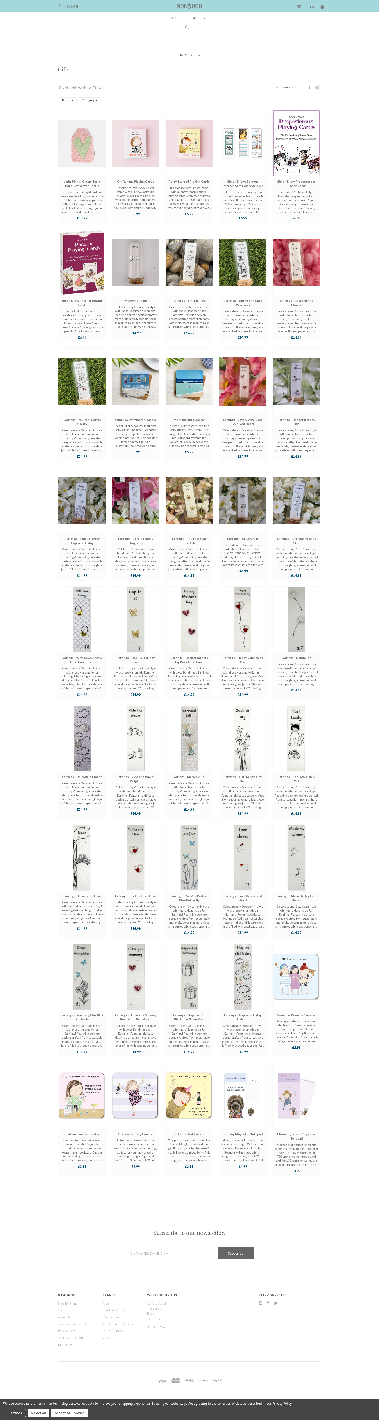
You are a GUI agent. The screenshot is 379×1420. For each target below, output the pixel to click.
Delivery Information (72, 1324)
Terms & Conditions (71, 1337)
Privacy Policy (67, 1331)
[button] (311, 87)
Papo (105, 1303)
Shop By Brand (67, 1303)
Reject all (38, 1413)
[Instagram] (260, 1303)
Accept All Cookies (70, 1413)
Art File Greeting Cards (117, 1324)
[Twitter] (276, 1303)
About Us (64, 1317)
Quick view (82, 147)
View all (107, 1337)
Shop (197, 18)
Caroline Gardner (114, 1310)
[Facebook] (268, 1303)
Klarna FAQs (66, 1344)
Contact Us (65, 1310)
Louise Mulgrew (112, 1331)
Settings (15, 1413)
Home (174, 18)
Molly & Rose (111, 1317)
